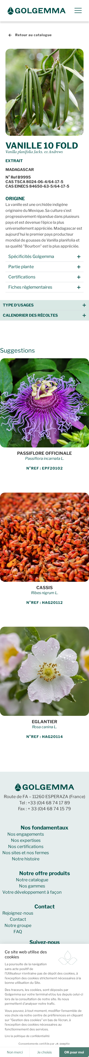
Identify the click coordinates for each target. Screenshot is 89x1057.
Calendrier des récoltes (30, 315)
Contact (18, 919)
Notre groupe (18, 925)
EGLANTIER (44, 721)
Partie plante (21, 266)
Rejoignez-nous (17, 913)
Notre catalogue (32, 879)
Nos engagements (25, 834)
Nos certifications (25, 846)
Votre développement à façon (32, 892)
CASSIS (44, 587)
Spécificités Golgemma (31, 256)
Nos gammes (32, 885)
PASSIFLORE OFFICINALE (44, 453)
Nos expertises (26, 840)
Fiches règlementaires (30, 287)
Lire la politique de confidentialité (27, 1036)
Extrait (14, 161)
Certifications (21, 276)
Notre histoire (25, 858)
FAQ (18, 931)
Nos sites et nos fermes (25, 852)
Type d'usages (18, 305)
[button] (44, 257)
